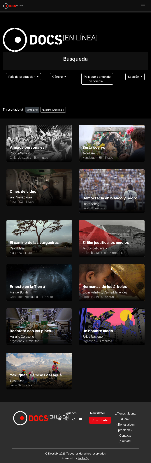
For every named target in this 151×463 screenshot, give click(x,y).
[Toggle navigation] (143, 5)
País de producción (22, 77)
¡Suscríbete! (100, 420)
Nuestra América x (53, 109)
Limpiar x (32, 109)
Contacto (125, 435)
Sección (134, 77)
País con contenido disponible (97, 79)
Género (58, 77)
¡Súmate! (125, 441)
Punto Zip (83, 458)
